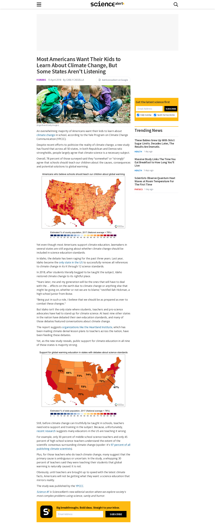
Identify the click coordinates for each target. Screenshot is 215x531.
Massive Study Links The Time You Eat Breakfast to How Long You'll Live (155, 162)
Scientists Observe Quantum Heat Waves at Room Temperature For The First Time (155, 181)
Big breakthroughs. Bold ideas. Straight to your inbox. (88, 507)
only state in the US (71, 262)
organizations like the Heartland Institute (87, 327)
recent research (46, 431)
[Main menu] (39, 4)
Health (138, 151)
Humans (41, 79)
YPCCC (79, 486)
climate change (46, 135)
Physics (139, 189)
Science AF (43, 492)
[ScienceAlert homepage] (107, 4)
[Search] (175, 4)
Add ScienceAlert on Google (115, 79)
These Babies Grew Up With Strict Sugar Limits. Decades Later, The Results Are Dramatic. (154, 143)
